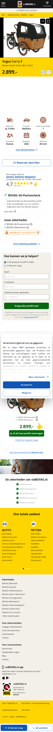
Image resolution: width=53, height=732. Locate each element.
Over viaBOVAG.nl (9, 703)
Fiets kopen (36, 534)
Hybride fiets (36, 553)
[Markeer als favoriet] (48, 72)
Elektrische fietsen (39, 537)
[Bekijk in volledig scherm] (48, 21)
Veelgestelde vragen (10, 652)
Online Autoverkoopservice (13, 543)
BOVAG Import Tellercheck (13, 594)
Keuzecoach (7, 560)
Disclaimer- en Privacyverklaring (35, 703)
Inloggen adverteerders (12, 627)
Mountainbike (37, 550)
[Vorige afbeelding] (4, 38)
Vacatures (26, 710)
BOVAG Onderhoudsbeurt (13, 605)
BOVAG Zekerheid (9, 583)
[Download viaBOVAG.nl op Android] (7, 678)
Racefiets (35, 547)
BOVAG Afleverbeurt (10, 601)
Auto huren (7, 557)
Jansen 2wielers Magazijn (21, 176)
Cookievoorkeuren (9, 710)
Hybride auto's (8, 540)
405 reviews (17, 186)
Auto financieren (9, 550)
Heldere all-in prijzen (11, 612)
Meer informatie (37, 377)
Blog (4, 656)
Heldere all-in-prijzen (28, 10)
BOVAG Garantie (9, 587)
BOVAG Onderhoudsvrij (12, 590)
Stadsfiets (35, 543)
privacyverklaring (30, 317)
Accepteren (26, 385)
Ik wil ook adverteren (11, 630)
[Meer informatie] (37, 417)
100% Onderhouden (10, 616)
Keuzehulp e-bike (38, 557)
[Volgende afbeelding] (49, 38)
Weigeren (26, 393)
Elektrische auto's (9, 537)
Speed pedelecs (38, 540)
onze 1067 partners (23, 347)
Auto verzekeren (9, 553)
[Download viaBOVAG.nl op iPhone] (3, 678)
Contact (5, 637)
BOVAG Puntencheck (11, 609)
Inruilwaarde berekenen (12, 547)
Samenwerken (8, 634)
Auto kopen (7, 534)
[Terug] (3, 15)
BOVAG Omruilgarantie (12, 598)
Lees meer (8, 211)
